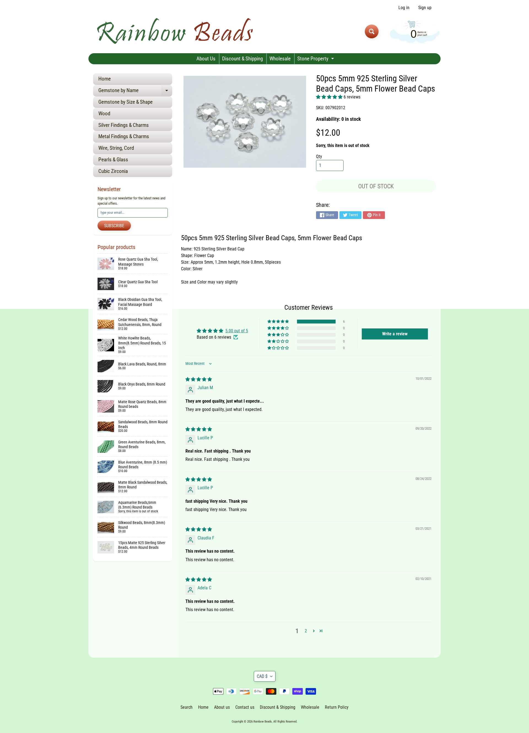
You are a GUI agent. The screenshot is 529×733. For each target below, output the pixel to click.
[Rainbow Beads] (175, 31)
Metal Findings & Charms (123, 136)
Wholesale (280, 58)
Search (186, 707)
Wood (104, 113)
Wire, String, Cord (116, 148)
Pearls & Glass (113, 159)
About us (222, 707)
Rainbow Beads (262, 721)
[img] (198, 379)
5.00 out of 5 (236, 330)
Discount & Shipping (242, 58)
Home (104, 79)
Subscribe (114, 225)
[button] (330, 97)
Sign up (424, 8)
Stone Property (316, 59)
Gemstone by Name (135, 91)
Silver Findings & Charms (123, 125)
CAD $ (262, 676)
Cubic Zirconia (113, 171)
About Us (205, 58)
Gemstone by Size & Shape (125, 102)
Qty (319, 156)
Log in (403, 8)
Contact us (244, 707)
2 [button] (306, 630)
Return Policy (337, 707)
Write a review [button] (394, 333)
